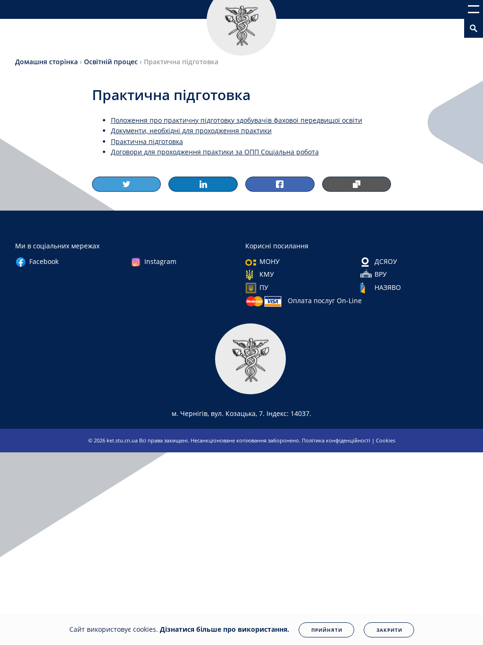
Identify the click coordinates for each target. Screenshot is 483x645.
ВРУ (381, 274)
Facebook (43, 261)
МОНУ (269, 261)
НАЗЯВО (388, 287)
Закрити (389, 630)
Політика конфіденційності (337, 440)
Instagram (160, 261)
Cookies (385, 440)
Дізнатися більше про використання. (224, 629)
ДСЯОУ (386, 261)
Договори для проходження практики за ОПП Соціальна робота (215, 151)
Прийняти (326, 630)
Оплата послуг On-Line (325, 300)
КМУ (266, 274)
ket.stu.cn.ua (123, 440)
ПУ (263, 287)
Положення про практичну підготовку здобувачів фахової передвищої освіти (236, 120)
